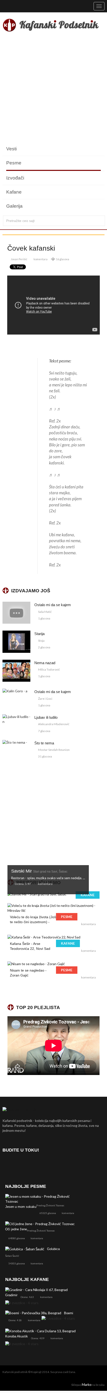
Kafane (14, 192)
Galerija (14, 206)
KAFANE (88, 895)
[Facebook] (7, 1164)
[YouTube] (34, 1164)
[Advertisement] (53, 89)
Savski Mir (39, 871)
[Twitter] (20, 1164)
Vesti (11, 148)
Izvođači (15, 177)
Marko (87, 1384)
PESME (66, 917)
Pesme (13, 162)
